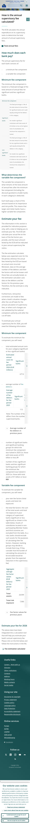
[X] (6, 755)
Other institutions (10, 670)
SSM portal (8, 735)
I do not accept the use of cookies (16, 820)
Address (7, 676)
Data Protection (9, 708)
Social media (8, 685)
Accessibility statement (12, 711)
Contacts (7, 673)
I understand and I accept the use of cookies (16, 815)
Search (21, 5)
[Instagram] (15, 755)
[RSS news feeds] (15, 759)
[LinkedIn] (11, 755)
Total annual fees (11, 46)
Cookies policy (9, 703)
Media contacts (9, 682)
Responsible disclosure (12, 714)
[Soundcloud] (25, 755)
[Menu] (26, 5)
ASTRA (6, 729)
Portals (6, 726)
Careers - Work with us (12, 665)
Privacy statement (10, 700)
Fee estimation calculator (15, 649)
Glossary (7, 667)
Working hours (9, 679)
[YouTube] (20, 755)
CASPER (7, 732)
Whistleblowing (9, 738)
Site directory (9, 742)
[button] (26, 2)
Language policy (10, 705)
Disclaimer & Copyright (12, 697)
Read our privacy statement (16, 807)
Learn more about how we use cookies (16, 810)
